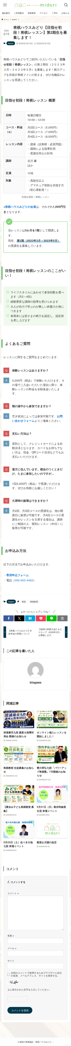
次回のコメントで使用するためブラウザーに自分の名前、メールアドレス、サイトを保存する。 (36, 974)
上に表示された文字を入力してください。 (29, 989)
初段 (24, 601)
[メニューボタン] (5, 5)
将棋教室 (34, 601)
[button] (8, 618)
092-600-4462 (24, 580)
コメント (13, 893)
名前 (10, 935)
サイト (10, 960)
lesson (10, 43)
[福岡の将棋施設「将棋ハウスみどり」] (35, 5)
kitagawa (35, 682)
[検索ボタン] (66, 5)
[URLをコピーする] (62, 618)
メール (11, 948)
